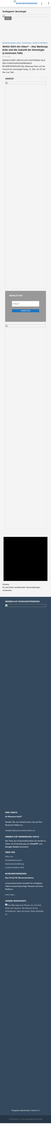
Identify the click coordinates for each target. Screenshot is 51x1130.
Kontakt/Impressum (13, 860)
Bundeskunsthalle (9, 43)
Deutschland (26, 43)
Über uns (9, 856)
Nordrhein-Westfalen (40, 43)
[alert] (25, 561)
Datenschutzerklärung (14, 864)
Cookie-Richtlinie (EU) (14, 867)
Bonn (19, 43)
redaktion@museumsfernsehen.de (20, 830)
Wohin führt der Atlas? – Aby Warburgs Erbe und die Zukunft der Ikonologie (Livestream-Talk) (25, 50)
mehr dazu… (10, 895)
